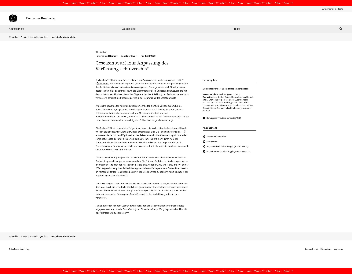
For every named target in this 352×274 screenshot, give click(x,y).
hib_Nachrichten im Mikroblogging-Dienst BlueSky (227, 146)
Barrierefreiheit (311, 249)
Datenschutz (326, 249)
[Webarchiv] (32, 18)
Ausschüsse (129, 28)
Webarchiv (13, 37)
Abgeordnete (16, 28)
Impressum (338, 249)
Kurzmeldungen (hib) (39, 37)
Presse (24, 37)
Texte (237, 28)
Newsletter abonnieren (216, 136)
